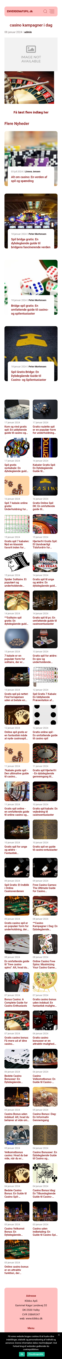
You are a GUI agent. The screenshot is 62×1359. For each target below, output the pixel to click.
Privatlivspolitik (36, 1354)
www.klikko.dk (34, 1318)
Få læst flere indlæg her (31, 112)
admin (28, 32)
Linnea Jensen (32, 171)
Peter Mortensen (37, 234)
